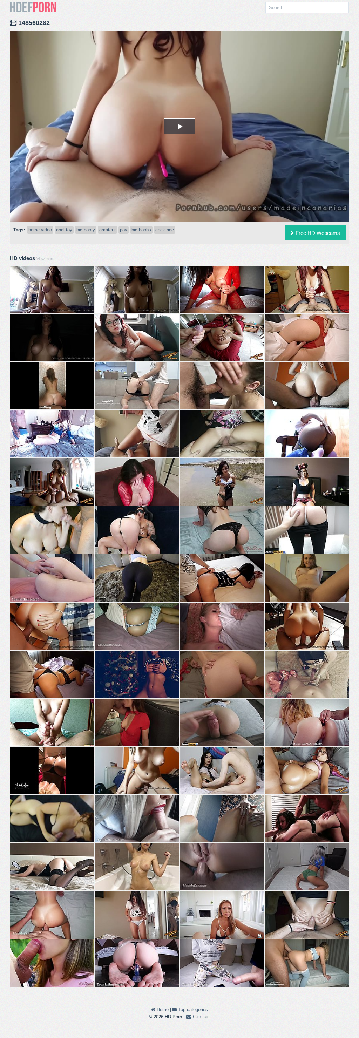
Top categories (192, 1009)
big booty (85, 229)
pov (123, 229)
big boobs (141, 229)
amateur (107, 229)
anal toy (64, 229)
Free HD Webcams (317, 233)
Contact (201, 1016)
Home (162, 1009)
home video (40, 229)
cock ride (164, 229)
